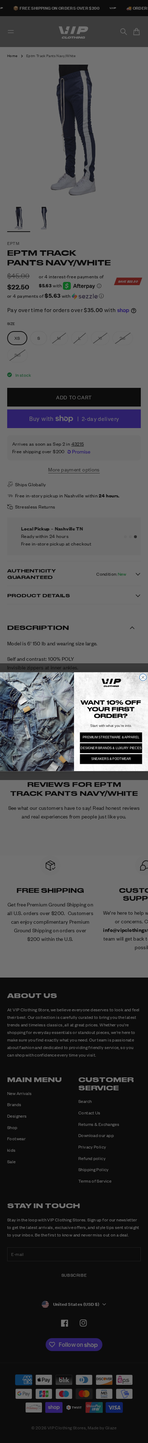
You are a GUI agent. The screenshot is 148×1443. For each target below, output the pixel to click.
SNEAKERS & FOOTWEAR (111, 758)
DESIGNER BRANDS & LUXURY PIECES (110, 748)
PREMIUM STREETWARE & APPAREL (111, 737)
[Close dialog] (142, 677)
